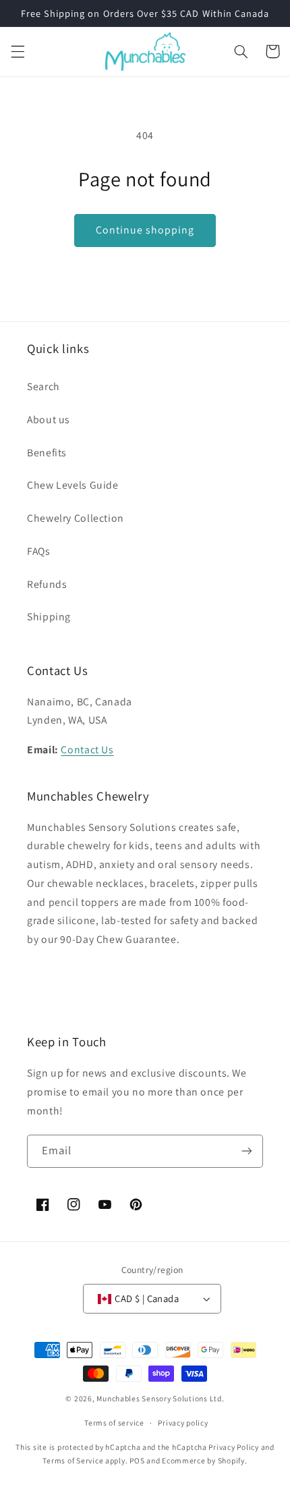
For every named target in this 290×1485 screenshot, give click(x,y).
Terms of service (114, 1423)
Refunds (47, 584)
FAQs (39, 551)
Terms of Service (72, 1460)
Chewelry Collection (75, 518)
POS (136, 1460)
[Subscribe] (246, 1151)
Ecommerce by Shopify (203, 1460)
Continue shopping (145, 230)
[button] (17, 51)
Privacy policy (183, 1423)
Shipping (49, 617)
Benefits (47, 453)
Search (43, 386)
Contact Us (87, 749)
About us (48, 419)
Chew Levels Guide (73, 485)
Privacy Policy (233, 1447)
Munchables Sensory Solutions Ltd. (160, 1398)
